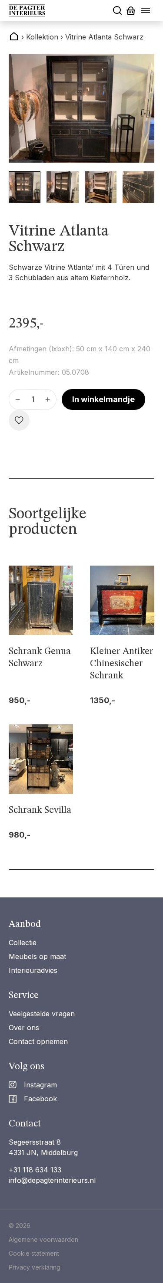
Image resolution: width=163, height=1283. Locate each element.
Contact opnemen (38, 1041)
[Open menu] (145, 10)
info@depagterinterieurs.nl (52, 1180)
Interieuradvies (33, 970)
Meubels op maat (37, 956)
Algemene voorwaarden (43, 1239)
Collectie (23, 942)
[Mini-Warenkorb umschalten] (130, 11)
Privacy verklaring (34, 1267)
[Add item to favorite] (19, 420)
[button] (24, 187)
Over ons (24, 1027)
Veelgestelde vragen (42, 1013)
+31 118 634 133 (35, 1169)
